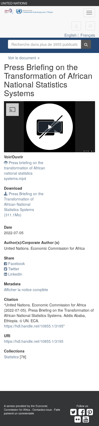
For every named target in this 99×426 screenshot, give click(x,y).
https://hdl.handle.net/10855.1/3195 (33, 326)
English (70, 35)
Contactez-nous (42, 410)
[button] (90, 25)
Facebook (16, 263)
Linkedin (15, 274)
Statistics (11, 356)
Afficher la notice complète (26, 289)
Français (88, 35)
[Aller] (86, 44)
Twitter (13, 268)
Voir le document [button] (22, 57)
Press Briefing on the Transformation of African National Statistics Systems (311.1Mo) (24, 204)
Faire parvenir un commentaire (32, 411)
